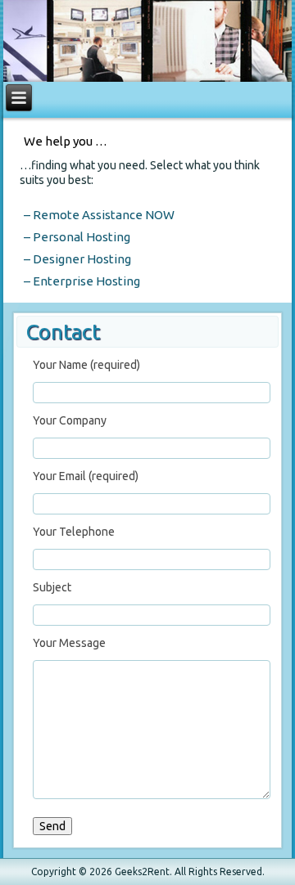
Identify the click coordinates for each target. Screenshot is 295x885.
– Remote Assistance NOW (99, 215)
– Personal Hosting (77, 237)
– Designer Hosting (77, 259)
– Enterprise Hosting (82, 281)
